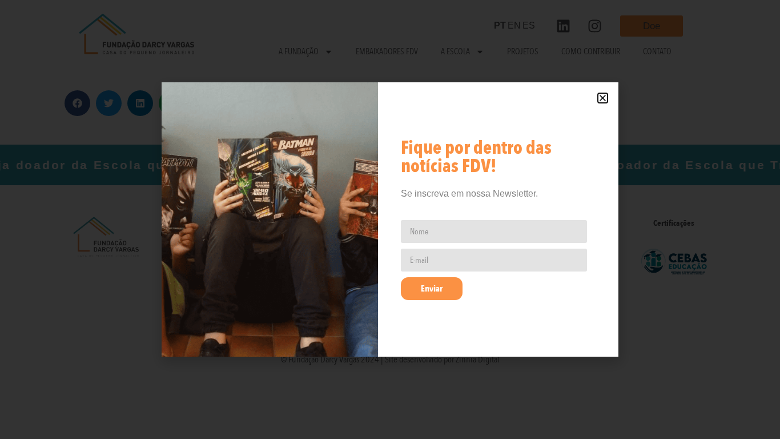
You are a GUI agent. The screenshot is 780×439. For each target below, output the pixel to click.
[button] (602, 98)
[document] (390, 219)
